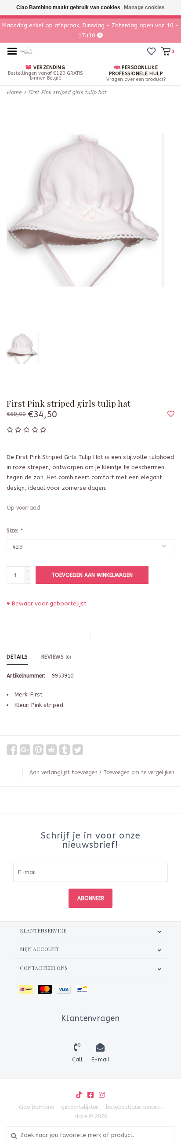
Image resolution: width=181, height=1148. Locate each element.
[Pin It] (38, 749)
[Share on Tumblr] (64, 749)
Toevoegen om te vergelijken (138, 772)
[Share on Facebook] (12, 749)
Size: (14, 531)
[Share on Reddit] (51, 749)
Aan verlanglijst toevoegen (63, 772)
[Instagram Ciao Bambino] (102, 1094)
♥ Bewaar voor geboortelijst (47, 603)
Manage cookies (144, 7)
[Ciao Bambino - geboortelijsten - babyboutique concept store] (26, 50)
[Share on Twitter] (77, 749)
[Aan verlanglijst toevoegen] (170, 414)
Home (14, 92)
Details (17, 657)
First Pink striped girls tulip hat (67, 92)
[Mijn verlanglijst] (151, 51)
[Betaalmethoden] (28, 989)
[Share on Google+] (25, 749)
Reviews (56, 657)
